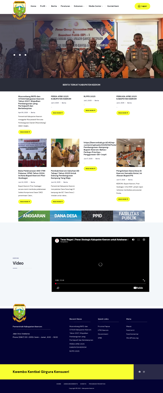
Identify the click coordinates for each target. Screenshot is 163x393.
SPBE (100, 338)
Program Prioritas (97, 384)
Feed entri (130, 330)
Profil (42, 6)
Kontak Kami (113, 6)
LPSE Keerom (103, 330)
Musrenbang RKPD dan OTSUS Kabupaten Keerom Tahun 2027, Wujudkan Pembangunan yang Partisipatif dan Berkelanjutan (31, 102)
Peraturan (65, 6)
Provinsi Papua (104, 326)
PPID (97, 215)
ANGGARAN (34, 215)
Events (83, 384)
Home (33, 6)
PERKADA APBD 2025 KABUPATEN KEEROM (126, 97)
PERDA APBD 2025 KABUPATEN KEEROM (61, 97)
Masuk (129, 326)
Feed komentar (132, 334)
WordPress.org (132, 338)
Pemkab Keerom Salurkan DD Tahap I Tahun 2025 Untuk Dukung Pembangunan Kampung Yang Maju (65, 174)
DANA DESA (65, 215)
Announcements (71, 384)
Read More (26, 131)
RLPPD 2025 (89, 96)
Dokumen (78, 6)
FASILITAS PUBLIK (129, 216)
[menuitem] (43, 6)
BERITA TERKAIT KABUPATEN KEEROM (81, 85)
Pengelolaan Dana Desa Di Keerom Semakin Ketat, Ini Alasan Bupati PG (129, 173)
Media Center (95, 6)
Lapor (144, 6)
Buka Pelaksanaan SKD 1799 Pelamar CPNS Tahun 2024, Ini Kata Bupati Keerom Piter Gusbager (31, 174)
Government (103, 334)
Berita (54, 6)
